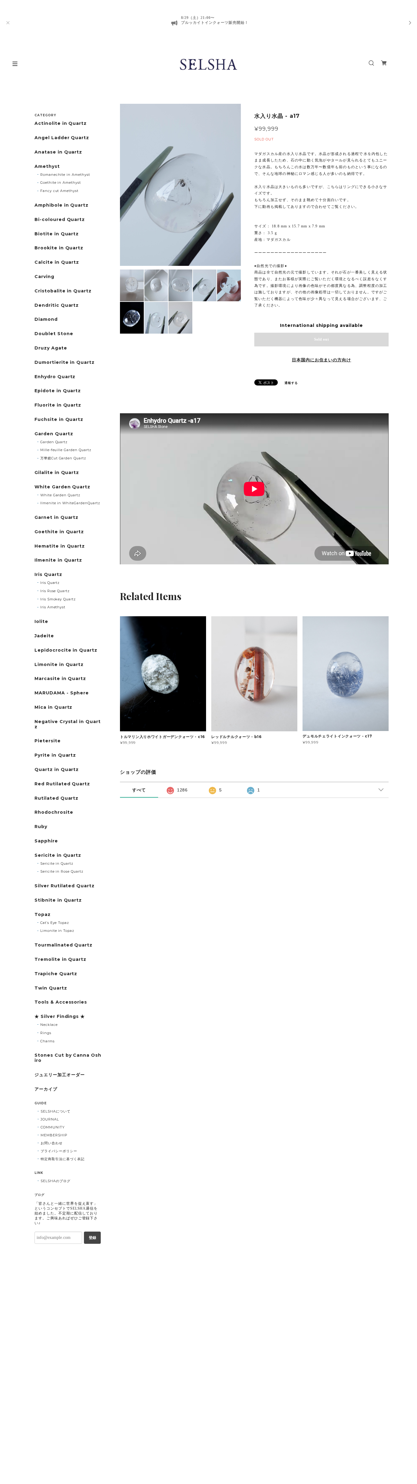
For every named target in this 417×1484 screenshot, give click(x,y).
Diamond (46, 319)
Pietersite (47, 741)
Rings (45, 1033)
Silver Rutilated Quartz (64, 886)
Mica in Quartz (53, 707)
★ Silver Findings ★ (59, 1016)
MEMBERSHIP (54, 1135)
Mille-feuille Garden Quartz (65, 450)
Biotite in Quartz (56, 234)
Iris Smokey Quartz (58, 599)
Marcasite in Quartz (60, 678)
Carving (44, 276)
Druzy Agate (50, 348)
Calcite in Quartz (56, 262)
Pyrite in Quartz (55, 755)
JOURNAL (50, 1119)
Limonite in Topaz (57, 930)
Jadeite (44, 636)
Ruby (40, 826)
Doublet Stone (53, 333)
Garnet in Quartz (56, 517)
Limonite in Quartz (59, 664)
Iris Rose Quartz (55, 591)
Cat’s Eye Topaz (54, 923)
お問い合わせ (52, 1143)
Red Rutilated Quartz (62, 784)
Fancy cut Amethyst (59, 191)
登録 (92, 1238)
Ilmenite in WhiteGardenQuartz (70, 503)
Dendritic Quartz (56, 305)
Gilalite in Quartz (56, 472)
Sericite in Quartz (57, 855)
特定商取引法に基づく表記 (63, 1159)
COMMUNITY (53, 1127)
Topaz (42, 914)
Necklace (49, 1025)
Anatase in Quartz (58, 152)
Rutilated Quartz (56, 798)
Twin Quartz (50, 988)
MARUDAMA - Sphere (61, 693)
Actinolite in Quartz (60, 123)
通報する (291, 383)
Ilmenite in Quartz (58, 560)
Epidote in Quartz (57, 390)
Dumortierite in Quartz (64, 362)
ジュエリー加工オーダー (59, 1074)
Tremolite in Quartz (60, 959)
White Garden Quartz (62, 487)
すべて (139, 789)
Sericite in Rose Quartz (61, 871)
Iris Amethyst (52, 607)
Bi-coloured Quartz (59, 219)
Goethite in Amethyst (60, 182)
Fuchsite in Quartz (58, 419)
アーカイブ (45, 1089)
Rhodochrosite (53, 812)
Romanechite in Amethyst (65, 174)
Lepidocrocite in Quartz (65, 650)
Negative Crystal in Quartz (67, 724)
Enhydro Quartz (54, 376)
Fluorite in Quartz (57, 405)
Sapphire (46, 841)
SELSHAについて (56, 1111)
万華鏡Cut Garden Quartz (63, 458)
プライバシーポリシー (59, 1151)
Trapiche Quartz (55, 973)
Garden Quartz (53, 433)
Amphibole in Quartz (61, 205)
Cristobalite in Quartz (63, 291)
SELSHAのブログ (56, 1181)
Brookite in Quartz (58, 248)
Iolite (41, 621)
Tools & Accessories (60, 1002)
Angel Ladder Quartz (61, 137)
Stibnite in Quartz (58, 900)
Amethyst (47, 166)
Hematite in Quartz (59, 546)
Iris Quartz (48, 574)
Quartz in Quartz (56, 769)
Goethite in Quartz (59, 531)
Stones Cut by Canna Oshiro (67, 1058)
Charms (47, 1041)
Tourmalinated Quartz (63, 945)
